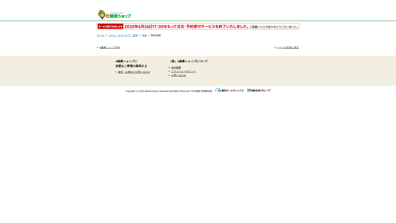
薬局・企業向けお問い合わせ (134, 72)
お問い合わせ (178, 75)
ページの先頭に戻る (288, 47)
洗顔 (144, 35)
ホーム (100, 35)
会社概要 (176, 67)
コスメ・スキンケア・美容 (123, 35)
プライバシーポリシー (183, 71)
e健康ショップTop (109, 47)
